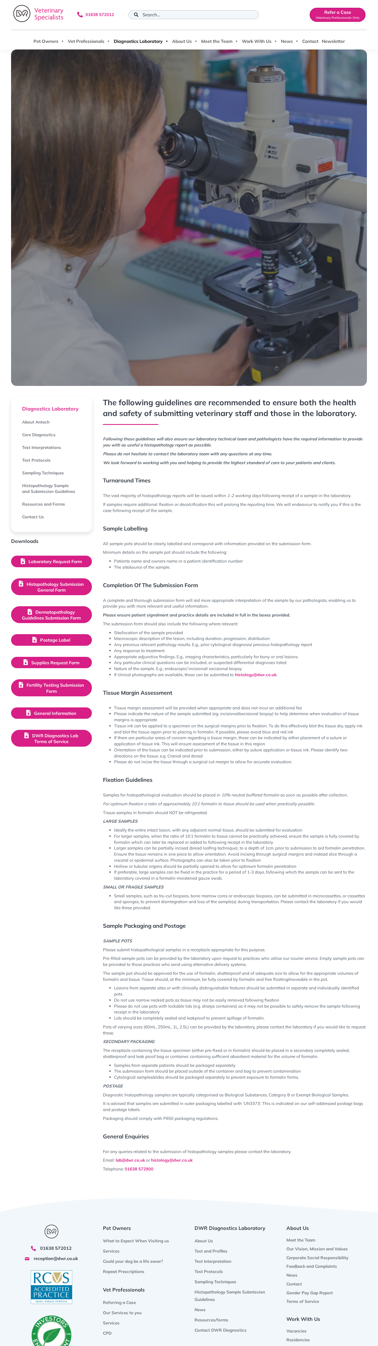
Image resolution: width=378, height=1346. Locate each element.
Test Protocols (209, 1271)
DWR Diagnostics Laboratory (230, 1228)
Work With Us (256, 41)
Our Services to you (122, 1312)
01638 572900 (139, 1169)
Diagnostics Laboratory (138, 41)
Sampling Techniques (215, 1281)
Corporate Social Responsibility (317, 1257)
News (287, 41)
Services (111, 1323)
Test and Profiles (211, 1251)
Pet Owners (45, 41)
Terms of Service (302, 1301)
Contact (310, 41)
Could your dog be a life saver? (133, 1261)
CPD (107, 1333)
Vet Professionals (86, 41)
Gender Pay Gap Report (309, 1292)
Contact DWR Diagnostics (221, 1330)
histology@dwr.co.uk (255, 674)
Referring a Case (119, 1302)
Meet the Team (216, 41)
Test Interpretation (213, 1261)
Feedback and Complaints (311, 1266)
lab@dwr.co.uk (130, 1160)
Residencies (298, 1339)
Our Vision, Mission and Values (317, 1248)
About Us (182, 41)
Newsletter (333, 41)
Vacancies (296, 1331)
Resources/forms (211, 1320)
